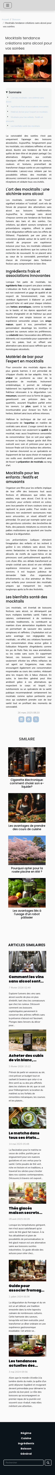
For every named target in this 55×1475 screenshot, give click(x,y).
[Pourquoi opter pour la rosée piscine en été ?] (27, 850)
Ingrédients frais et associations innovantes (30, 106)
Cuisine (26, 1438)
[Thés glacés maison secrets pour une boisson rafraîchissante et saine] (27, 1192)
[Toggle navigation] (8, 5)
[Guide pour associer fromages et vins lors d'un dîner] (27, 1270)
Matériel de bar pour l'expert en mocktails (29, 112)
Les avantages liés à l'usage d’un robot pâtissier (27, 914)
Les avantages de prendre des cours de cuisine (27, 827)
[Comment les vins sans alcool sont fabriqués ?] (27, 961)
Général (26, 1454)
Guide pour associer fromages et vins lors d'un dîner (27, 1292)
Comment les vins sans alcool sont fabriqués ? (26, 981)
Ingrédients (26, 1443)
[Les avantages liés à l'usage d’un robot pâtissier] (27, 893)
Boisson (16, 19)
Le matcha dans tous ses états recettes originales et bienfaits (27, 1140)
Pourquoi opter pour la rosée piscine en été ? (27, 870)
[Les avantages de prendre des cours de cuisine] (27, 808)
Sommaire (15, 92)
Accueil (5, 19)
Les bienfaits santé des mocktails (25, 126)
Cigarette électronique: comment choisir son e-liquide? (27, 783)
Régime (26, 1433)
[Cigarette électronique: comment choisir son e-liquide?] (27, 762)
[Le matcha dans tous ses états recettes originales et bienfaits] (27, 1117)
